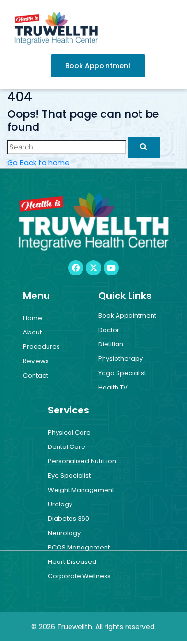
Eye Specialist (69, 475)
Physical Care (69, 432)
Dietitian (110, 344)
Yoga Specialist (122, 373)
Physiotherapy (120, 358)
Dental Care (66, 446)
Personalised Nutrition (82, 461)
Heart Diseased (72, 561)
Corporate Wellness (79, 576)
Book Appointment (127, 315)
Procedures (41, 346)
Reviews (36, 361)
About (32, 332)
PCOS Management (79, 547)
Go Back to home (38, 163)
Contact (35, 375)
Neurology (64, 533)
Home (32, 317)
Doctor (108, 329)
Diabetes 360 (68, 518)
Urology (60, 504)
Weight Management (81, 489)
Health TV (113, 387)
